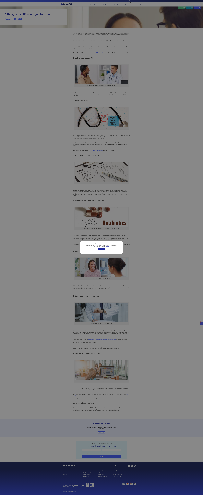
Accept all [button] (102, 249)
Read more (107, 246)
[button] (101, 251)
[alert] (101, 247)
